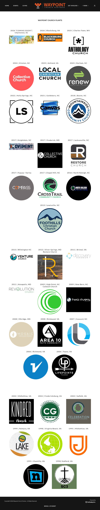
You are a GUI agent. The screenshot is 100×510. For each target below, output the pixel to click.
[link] (50, 5)
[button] (73, 6)
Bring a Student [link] (50, 506)
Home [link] (7, 5)
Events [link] (15, 5)
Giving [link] (25, 5)
